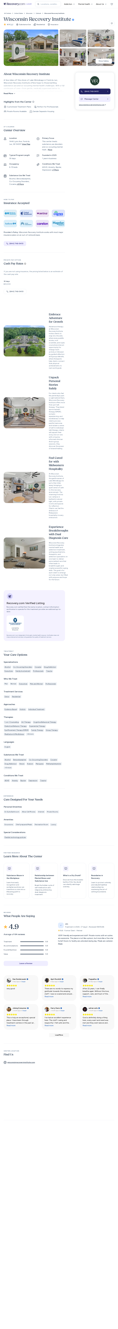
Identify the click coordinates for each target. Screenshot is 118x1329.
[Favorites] (111, 4)
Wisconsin (29, 13)
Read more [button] (49, 996)
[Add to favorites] (111, 23)
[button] (95, 91)
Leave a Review (25, 963)
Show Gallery (104, 61)
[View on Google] (9, 980)
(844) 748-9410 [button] (16, 243)
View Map (26, 144)
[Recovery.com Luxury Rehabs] (18, 4)
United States (18, 13)
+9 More (20, 184)
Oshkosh (38, 13)
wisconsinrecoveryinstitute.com (92, 105)
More (50, 150)
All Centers (7, 13)
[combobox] (48, 4)
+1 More (55, 170)
